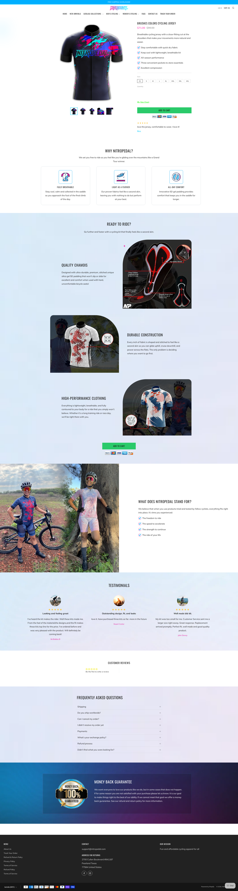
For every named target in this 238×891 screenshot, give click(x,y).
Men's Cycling (112, 13)
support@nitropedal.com (94, 849)
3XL (180, 81)
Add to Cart (119, 446)
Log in (220, 8)
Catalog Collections (93, 13)
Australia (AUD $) (9, 887)
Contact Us (153, 13)
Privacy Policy (9, 861)
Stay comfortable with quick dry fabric (159, 47)
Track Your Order (167, 13)
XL (166, 81)
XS (140, 81)
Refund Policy (9, 869)
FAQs (144, 13)
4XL (187, 81)
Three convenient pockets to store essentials (162, 62)
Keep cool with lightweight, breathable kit (161, 52)
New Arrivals (75, 13)
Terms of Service (10, 865)
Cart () (227, 8)
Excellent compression (151, 68)
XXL (172, 81)
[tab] (74, 111)
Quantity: (140, 86)
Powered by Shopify (207, 887)
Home (65, 13)
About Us (7, 849)
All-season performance (152, 57)
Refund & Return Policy (13, 857)
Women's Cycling (130, 13)
